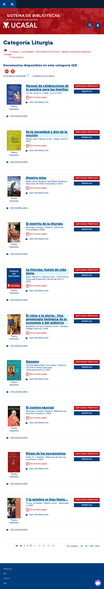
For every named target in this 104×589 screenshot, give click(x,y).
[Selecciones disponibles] (7, 71)
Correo (6, 578)
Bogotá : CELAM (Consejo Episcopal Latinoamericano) (46, 367)
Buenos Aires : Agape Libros (52, 139)
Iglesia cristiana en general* (76, 52)
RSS (4, 574)
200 (97, 546)
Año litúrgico (18, 57)
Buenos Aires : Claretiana (56, 503)
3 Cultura (14, 52)
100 (91, 546)
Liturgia (7, 54)
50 (86, 546)
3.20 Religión (27, 52)
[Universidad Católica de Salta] (21, 25)
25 (81, 546)
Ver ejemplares (18, 116)
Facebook (7, 569)
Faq (4, 583)
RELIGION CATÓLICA (47, 52)
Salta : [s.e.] (49, 93)
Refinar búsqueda (13, 71)
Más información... (39, 102)
